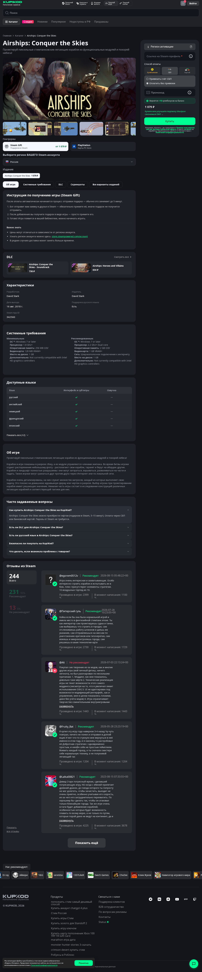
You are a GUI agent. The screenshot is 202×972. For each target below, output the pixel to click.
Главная (7, 35)
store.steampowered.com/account (70, 236)
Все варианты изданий (106, 184)
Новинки (42, 21)
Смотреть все (121, 256)
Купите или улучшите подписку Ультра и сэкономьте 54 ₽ (165, 113)
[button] (169, 47)
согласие (187, 129)
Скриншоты (78, 184)
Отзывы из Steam (21, 566)
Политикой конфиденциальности (170, 132)
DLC (61, 184)
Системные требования (37, 184)
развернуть (66, 706)
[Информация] (190, 56)
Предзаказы (101, 21)
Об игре (10, 184)
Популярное (58, 21)
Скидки (28, 21)
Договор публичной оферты (164, 129)
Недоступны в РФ (80, 21)
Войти (193, 3)
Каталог (19, 35)
